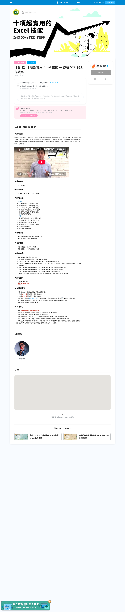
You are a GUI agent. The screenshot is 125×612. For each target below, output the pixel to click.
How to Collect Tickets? (28, 116)
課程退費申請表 (33, 298)
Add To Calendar (56, 83)
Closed (100, 72)
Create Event (110, 2)
